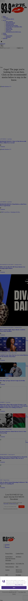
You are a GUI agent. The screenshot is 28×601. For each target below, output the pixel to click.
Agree (14, 587)
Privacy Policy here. (19, 584)
